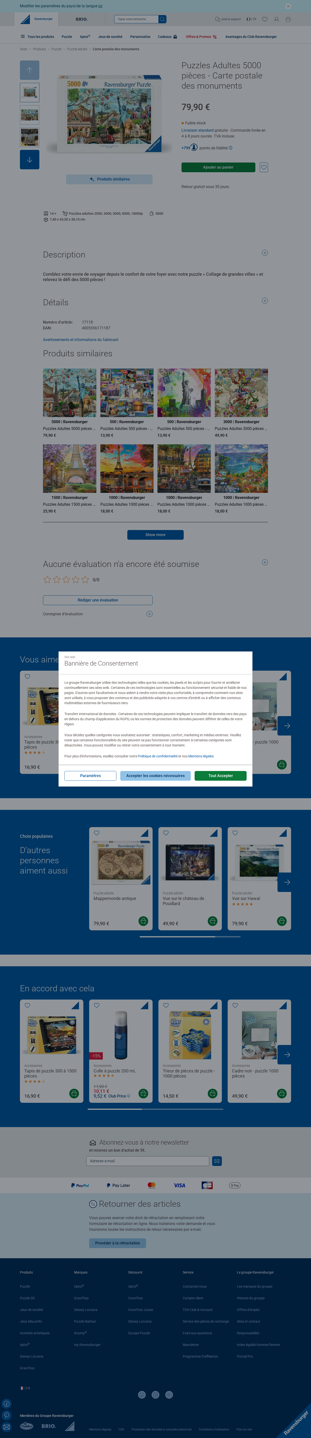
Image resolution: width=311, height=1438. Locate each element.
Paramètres (90, 775)
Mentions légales (201, 756)
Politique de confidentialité (158, 756)
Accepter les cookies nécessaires (155, 775)
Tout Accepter (220, 775)
